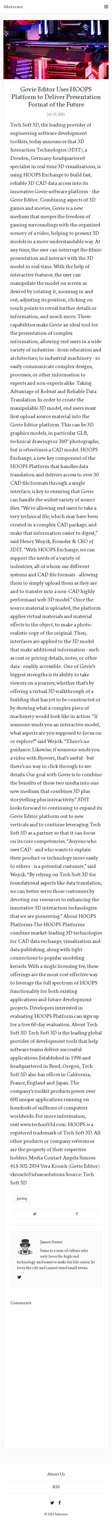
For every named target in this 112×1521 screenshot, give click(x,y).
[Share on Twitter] (35, 1213)
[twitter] (52, 1502)
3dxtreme (13, 6)
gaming (22, 1198)
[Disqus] (56, 1377)
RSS (56, 1486)
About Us (56, 1474)
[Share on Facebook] (77, 1213)
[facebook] (60, 1502)
